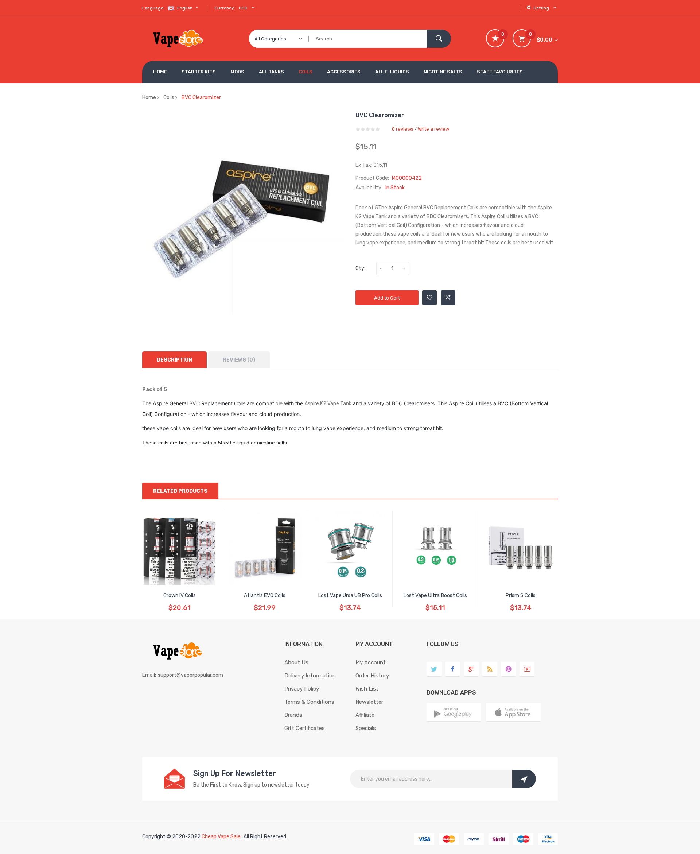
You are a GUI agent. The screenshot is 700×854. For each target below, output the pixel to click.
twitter (434, 669)
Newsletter (369, 702)
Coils (168, 97)
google (471, 669)
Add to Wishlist (429, 297)
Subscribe (524, 779)
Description (174, 360)
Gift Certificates (304, 728)
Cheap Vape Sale (221, 837)
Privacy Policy (301, 688)
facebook (452, 669)
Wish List (366, 688)
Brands (293, 715)
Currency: (225, 8)
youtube (527, 669)
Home (149, 97)
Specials (365, 728)
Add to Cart (387, 298)
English (185, 8)
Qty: (360, 268)
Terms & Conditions (309, 702)
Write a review (433, 129)
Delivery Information (310, 675)
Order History (372, 675)
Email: (149, 675)
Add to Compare (448, 297)
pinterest (508, 669)
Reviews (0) (239, 360)
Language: (153, 8)
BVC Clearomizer (201, 97)
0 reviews (402, 129)
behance (489, 669)
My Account (370, 662)
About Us (296, 662)
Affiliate (364, 715)
